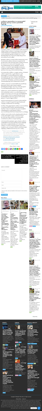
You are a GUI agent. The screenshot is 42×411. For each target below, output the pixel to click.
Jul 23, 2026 (23, 360)
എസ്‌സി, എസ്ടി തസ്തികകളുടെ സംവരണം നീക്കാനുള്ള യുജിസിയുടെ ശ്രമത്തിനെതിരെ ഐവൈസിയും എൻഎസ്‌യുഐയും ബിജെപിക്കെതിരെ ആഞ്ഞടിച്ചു (22, 159)
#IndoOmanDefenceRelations (14, 137)
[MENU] (41, 12)
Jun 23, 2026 (36, 365)
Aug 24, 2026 (38, 152)
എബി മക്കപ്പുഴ (32, 185)
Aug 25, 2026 (38, 29)
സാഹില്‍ (10, 372)
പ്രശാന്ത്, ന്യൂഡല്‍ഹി (11, 26)
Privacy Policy (18, 399)
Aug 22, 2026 (11, 346)
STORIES (34, 226)
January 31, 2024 (14, 143)
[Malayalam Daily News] (2, 12)
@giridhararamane (15, 131)
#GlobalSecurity (6, 137)
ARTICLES (34, 206)
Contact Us (24, 399)
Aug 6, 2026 (23, 344)
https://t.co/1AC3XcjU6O (10, 138)
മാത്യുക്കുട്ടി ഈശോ (33, 155)
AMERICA (31, 150)
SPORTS (4, 369)
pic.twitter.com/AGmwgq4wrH (8, 140)
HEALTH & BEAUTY (34, 343)
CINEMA (20, 342)
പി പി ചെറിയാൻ (18, 329)
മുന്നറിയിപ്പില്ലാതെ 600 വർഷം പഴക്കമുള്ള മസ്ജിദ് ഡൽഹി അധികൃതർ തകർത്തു (7, 156)
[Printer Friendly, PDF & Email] (14, 146)
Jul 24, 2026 (36, 345)
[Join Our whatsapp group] (38, 408)
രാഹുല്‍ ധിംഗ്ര (36, 327)
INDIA (2, 151)
